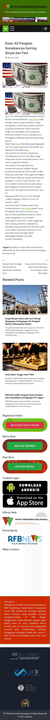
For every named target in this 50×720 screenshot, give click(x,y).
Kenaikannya (36, 247)
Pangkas (42, 250)
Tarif (23, 217)
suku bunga (34, 119)
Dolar (7, 116)
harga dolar (25, 247)
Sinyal (12, 253)
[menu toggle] (12, 28)
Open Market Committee (26, 250)
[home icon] (6, 29)
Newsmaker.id (9, 250)
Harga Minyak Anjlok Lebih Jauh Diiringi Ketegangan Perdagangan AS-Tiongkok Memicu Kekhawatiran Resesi (23, 321)
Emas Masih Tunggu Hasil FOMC (19, 374)
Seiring (6, 253)
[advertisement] (25, 19)
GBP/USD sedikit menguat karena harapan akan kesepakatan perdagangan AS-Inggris (24, 396)
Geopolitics (14, 247)
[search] (46, 29)
